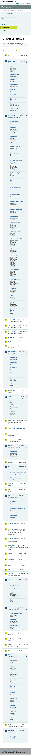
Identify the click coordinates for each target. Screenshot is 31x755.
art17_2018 (11, 331)
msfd (9, 608)
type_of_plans (15, 108)
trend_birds (15, 99)
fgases (10, 445)
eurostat (10, 434)
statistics (14, 698)
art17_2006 (11, 320)
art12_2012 (11, 61)
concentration (15, 672)
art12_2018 (11, 115)
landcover (11, 559)
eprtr (9, 396)
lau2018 (10, 573)
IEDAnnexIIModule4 (13, 538)
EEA (9, 1)
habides (10, 483)
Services (4, 30)
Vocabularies (5, 27)
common (10, 346)
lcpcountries (15, 585)
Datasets (4, 16)
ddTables (14, 367)
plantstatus (15, 591)
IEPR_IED (11, 546)
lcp (9, 579)
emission (14, 680)
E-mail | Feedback (6, 749)
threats (14, 288)
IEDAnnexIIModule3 (13, 529)
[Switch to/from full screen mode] (21, 4)
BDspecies (15, 121)
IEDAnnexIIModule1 (13, 523)
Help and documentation (8, 13)
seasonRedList (15, 279)
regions (14, 619)
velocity (14, 711)
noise (9, 633)
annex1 (14, 501)
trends (14, 295)
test (9, 650)
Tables (3, 19)
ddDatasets (15, 362)
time (13, 705)
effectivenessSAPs (15, 160)
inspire (10, 553)
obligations (15, 379)
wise (9, 724)
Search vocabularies (9, 50)
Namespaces (5, 33)
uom (9, 654)
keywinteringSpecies (15, 173)
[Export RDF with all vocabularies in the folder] (26, 63)
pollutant (14, 515)
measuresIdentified (15, 187)
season (14, 94)
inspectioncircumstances (15, 508)
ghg (9, 466)
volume (14, 717)
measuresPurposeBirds (15, 201)
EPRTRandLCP (13, 420)
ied (9, 495)
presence (14, 89)
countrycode (15, 66)
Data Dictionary (14, 10)
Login (18, 3)
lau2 (9, 569)
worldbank (11, 730)
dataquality (11, 390)
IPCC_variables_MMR (15, 477)
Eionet (8, 10)
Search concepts (21, 50)
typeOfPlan (15, 310)
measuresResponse (15, 209)
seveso (10, 644)
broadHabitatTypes (15, 613)
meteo (14, 692)
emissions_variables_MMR (15, 472)
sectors (14, 600)
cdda (9, 341)
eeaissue (14, 372)
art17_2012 (11, 325)
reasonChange (15, 256)
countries (14, 136)
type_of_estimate (15, 104)
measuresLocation (15, 194)
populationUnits (15, 222)
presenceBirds (15, 231)
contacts (14, 357)
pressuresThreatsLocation (15, 238)
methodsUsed (15, 216)
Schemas (4, 24)
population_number (15, 84)
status (13, 383)
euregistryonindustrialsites (13, 428)
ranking (14, 248)
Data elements (5, 21)
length (14, 686)
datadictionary (12, 351)
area (13, 666)
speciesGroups (15, 625)
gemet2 (10, 462)
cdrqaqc (14, 127)
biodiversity (11, 337)
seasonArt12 (15, 269)
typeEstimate (15, 302)
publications (12, 639)
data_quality (15, 74)
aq (8, 55)
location (14, 79)
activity (14, 402)
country (14, 736)
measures (14, 180)
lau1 (9, 565)
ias (9, 489)
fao (9, 440)
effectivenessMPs (15, 146)
